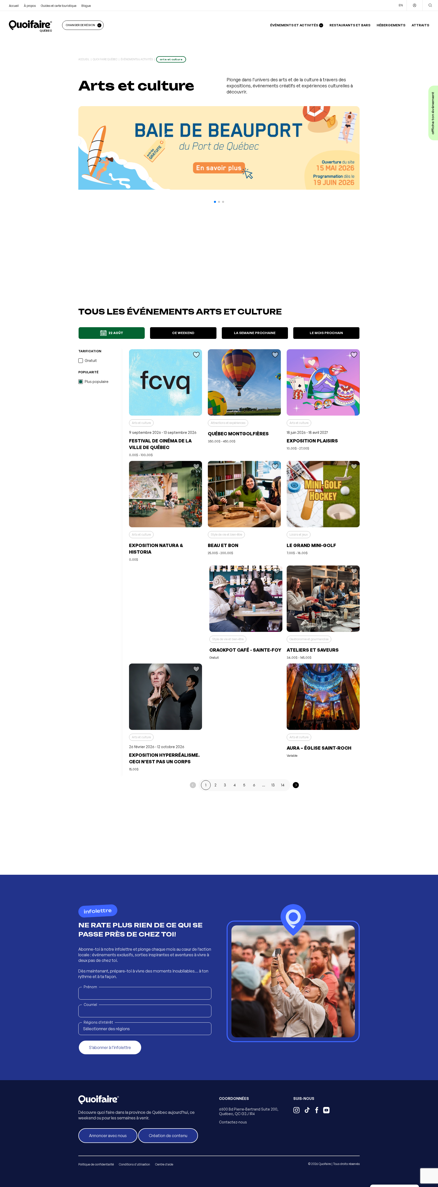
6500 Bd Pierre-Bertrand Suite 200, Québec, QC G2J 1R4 (248, 1111)
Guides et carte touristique (58, 6)
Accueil (14, 6)
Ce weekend (183, 333)
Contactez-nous (233, 1122)
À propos (30, 6)
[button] (215, 202)
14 (282, 785)
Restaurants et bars (350, 25)
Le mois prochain (326, 333)
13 (273, 785)
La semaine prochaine (255, 333)
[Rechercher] (430, 5)
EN (401, 5)
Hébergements (391, 25)
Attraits (420, 25)
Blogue (86, 6)
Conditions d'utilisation (134, 1164)
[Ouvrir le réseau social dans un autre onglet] (296, 1111)
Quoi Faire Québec (105, 59)
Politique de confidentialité (96, 1164)
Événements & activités (137, 59)
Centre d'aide (164, 1164)
